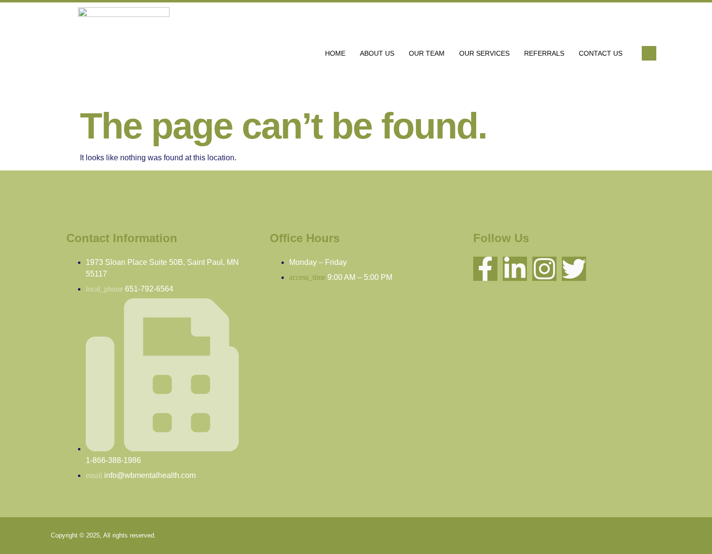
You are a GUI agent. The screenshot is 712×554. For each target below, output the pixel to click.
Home (335, 53)
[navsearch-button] (649, 53)
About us (377, 53)
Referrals (544, 53)
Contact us (600, 53)
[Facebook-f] (485, 269)
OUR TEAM (427, 53)
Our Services (484, 53)
